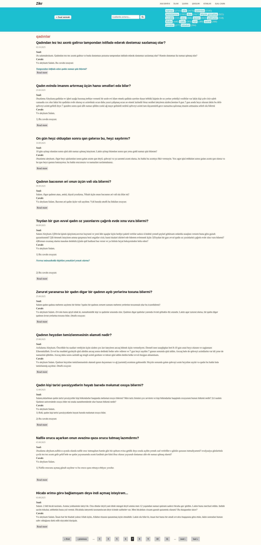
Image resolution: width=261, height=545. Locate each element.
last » (195, 539)
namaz (169, 10)
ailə (184, 10)
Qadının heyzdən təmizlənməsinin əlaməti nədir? (74, 335)
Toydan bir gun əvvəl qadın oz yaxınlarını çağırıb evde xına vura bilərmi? (92, 221)
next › (182, 539)
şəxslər (170, 25)
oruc (183, 18)
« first (67, 539)
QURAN (185, 4)
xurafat (169, 18)
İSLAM (176, 4)
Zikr (39, 3)
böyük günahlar (209, 14)
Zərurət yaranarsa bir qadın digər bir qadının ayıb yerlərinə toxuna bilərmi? (94, 292)
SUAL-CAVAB (220, 4)
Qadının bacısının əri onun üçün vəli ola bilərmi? (73, 181)
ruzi (195, 21)
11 (167, 539)
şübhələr (212, 18)
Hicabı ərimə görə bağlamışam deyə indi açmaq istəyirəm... (82, 493)
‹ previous (82, 539)
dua (189, 14)
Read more (42, 72)
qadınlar (199, 10)
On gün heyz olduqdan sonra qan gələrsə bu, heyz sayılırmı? (83, 138)
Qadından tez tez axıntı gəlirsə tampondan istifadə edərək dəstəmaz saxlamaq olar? (101, 42)
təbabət (186, 25)
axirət (208, 21)
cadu (182, 21)
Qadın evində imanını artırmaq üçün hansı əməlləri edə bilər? (83, 86)
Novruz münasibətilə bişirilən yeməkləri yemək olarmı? (63, 260)
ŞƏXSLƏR (196, 4)
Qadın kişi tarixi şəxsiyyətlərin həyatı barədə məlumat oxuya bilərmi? (89, 385)
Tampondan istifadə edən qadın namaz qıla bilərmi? (61, 69)
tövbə (169, 21)
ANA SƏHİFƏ (165, 4)
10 (157, 539)
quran (197, 18)
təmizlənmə (172, 14)
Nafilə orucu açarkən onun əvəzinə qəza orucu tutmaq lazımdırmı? (87, 438)
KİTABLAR (207, 4)
